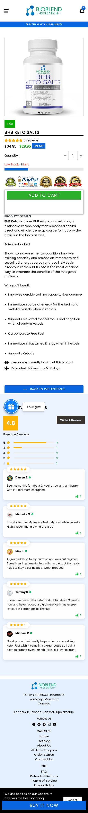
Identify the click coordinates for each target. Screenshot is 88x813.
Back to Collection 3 (47, 389)
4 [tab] (49, 113)
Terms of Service (44, 780)
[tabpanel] (44, 78)
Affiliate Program (44, 750)
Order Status (44, 754)
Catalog (44, 741)
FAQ (44, 771)
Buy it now (44, 805)
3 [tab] (46, 113)
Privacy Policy (44, 785)
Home (44, 736)
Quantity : (12, 155)
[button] (21, 141)
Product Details (18, 216)
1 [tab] (39, 113)
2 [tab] (42, 113)
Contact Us (44, 759)
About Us (44, 745)
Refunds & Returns (44, 776)
